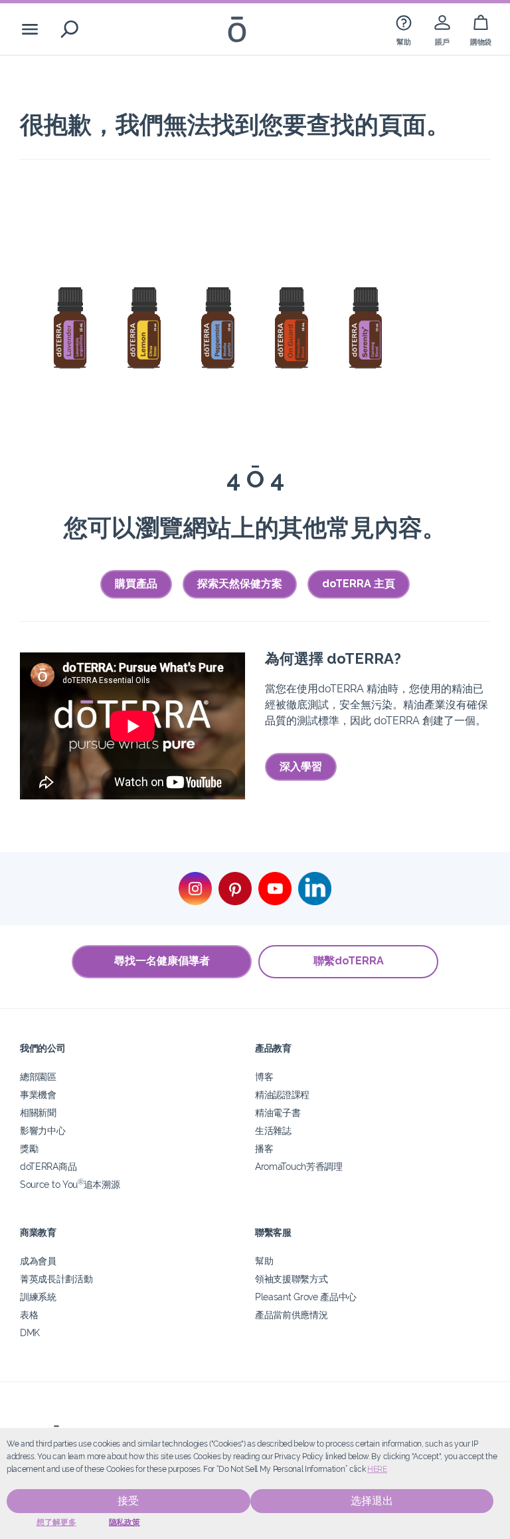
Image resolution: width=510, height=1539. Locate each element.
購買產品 (136, 583)
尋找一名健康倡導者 (162, 960)
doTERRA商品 (48, 1166)
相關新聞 (38, 1112)
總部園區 (38, 1076)
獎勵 (29, 1148)
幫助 (264, 1260)
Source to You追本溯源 (70, 1184)
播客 (264, 1148)
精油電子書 (277, 1112)
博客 (264, 1076)
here (377, 1469)
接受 (128, 1500)
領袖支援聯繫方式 (291, 1278)
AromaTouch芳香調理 (299, 1166)
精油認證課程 (282, 1094)
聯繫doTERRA (348, 960)
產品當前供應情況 (291, 1314)
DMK (30, 1332)
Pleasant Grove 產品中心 (306, 1296)
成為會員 (38, 1260)
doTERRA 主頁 (358, 583)
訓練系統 (38, 1296)
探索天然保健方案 (239, 583)
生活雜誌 (273, 1130)
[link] (403, 29)
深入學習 (301, 766)
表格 (29, 1314)
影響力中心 (42, 1130)
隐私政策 (124, 1522)
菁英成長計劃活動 (56, 1278)
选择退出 (372, 1500)
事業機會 (38, 1094)
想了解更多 (56, 1522)
